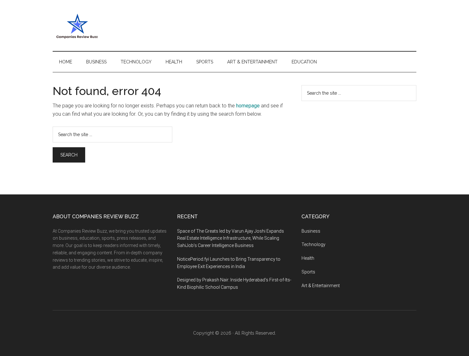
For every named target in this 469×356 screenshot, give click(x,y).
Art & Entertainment (321, 285)
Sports (308, 271)
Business (311, 231)
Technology (313, 244)
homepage (248, 106)
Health (308, 258)
